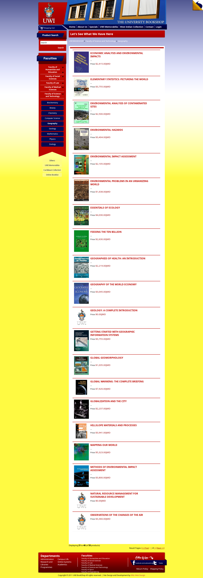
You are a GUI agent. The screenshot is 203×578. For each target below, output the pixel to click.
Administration (47, 559)
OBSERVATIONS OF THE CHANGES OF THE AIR (116, 515)
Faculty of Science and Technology (101, 41)
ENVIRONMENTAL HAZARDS (106, 130)
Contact (149, 26)
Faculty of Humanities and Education (95, 558)
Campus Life (63, 559)
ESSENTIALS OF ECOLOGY (105, 207)
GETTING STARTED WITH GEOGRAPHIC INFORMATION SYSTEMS (112, 333)
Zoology (52, 144)
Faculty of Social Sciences (91, 560)
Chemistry (52, 113)
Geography (123, 41)
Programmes (46, 567)
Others (52, 160)
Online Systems (64, 561)
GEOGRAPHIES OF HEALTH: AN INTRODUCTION (117, 258)
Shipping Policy (157, 568)
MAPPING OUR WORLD (103, 445)
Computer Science (52, 118)
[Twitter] (155, 564)
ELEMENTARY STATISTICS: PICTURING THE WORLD (119, 79)
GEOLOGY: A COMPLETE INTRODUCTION (113, 310)
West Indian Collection (131, 26)
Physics (52, 139)
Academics (62, 564)
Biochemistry (52, 102)
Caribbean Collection (52, 170)
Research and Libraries (46, 563)
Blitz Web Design (138, 575)
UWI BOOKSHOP (76, 41)
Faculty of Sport (87, 569)
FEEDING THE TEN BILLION (106, 231)
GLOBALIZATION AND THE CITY (108, 401)
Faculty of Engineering (90, 572)
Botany (52, 108)
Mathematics (52, 134)
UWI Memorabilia (109, 26)
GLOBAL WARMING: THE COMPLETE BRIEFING (117, 381)
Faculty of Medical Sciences (91, 565)
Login (159, 26)
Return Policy (142, 568)
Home (72, 26)
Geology (52, 128)
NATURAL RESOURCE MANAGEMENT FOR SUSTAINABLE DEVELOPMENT (114, 495)
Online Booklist (52, 175)
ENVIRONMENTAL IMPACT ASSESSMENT (113, 156)
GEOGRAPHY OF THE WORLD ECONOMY (113, 284)
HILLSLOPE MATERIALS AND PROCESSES (113, 425)
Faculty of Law (87, 563)
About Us (82, 26)
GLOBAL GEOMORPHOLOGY (106, 357)
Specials (93, 26)
